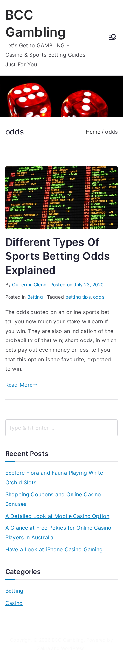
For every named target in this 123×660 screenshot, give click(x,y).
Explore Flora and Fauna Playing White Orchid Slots (54, 477)
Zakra (43, 648)
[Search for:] (61, 428)
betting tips (78, 296)
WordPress (72, 648)
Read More (18, 385)
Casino (14, 603)
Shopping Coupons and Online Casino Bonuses (53, 499)
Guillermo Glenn (29, 284)
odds (98, 296)
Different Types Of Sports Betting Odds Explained (57, 256)
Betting (35, 296)
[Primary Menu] (112, 37)
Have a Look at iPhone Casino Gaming (54, 549)
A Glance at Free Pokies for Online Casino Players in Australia (58, 533)
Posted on (77, 284)
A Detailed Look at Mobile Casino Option (57, 516)
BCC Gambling (68, 640)
